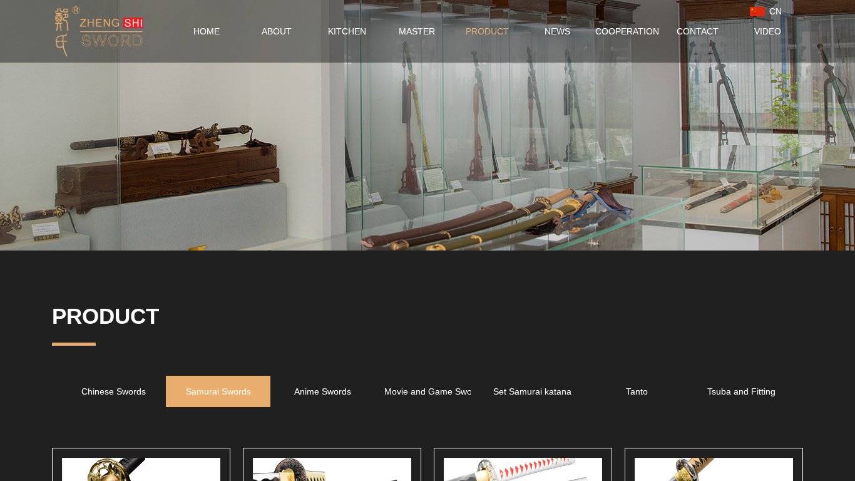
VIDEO (767, 31)
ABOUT (277, 31)
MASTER (417, 31)
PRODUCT (487, 31)
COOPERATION (627, 31)
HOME (206, 31)
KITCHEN (347, 31)
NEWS (557, 31)
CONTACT (698, 31)
